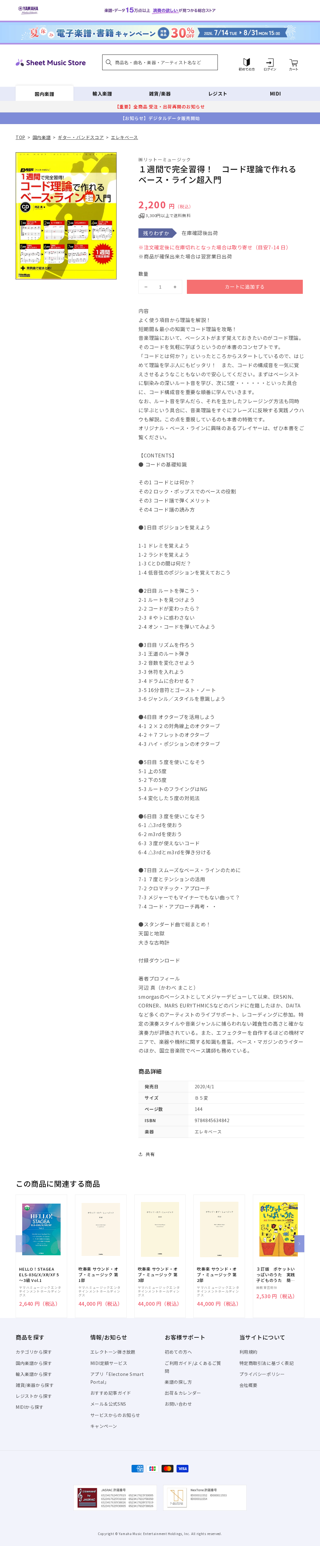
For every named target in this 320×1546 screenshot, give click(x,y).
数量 (143, 273)
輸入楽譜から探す (34, 1374)
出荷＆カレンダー (183, 1393)
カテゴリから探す (34, 1352)
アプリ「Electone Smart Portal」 (117, 1378)
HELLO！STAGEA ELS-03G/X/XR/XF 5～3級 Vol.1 (39, 1274)
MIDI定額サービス (109, 1363)
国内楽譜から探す (34, 1363)
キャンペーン (104, 1426)
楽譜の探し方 (178, 1382)
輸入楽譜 (102, 93)
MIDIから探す (30, 1407)
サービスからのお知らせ (115, 1415)
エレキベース (124, 137)
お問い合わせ (178, 1404)
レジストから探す (34, 1396)
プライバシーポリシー (262, 1374)
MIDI (275, 93)
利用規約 (248, 1352)
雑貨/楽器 (160, 93)
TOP (20, 137)
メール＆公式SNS (108, 1404)
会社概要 (248, 1385)
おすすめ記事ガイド (110, 1393)
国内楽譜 (44, 93)
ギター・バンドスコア (81, 137)
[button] (160, 62)
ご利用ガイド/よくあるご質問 (193, 1367)
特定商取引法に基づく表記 (266, 1363)
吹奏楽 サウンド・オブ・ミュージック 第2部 (217, 1274)
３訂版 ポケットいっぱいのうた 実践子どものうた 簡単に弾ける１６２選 (275, 1274)
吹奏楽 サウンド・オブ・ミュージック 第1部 (98, 1274)
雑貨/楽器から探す (35, 1385)
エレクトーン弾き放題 (113, 1352)
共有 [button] (150, 1154)
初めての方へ (178, 1352)
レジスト (218, 93)
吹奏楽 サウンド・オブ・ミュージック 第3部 (158, 1274)
